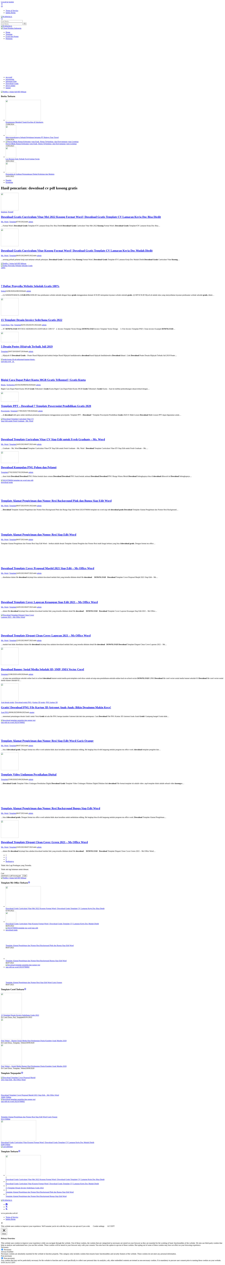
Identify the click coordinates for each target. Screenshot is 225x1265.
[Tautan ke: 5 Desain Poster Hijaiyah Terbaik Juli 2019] (10, 342)
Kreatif (10, 212)
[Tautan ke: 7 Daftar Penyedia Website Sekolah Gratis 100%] (18, 268)
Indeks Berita (10, 1219)
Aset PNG (5, 712)
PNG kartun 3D (52, 702)
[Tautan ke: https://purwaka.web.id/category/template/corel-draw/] (25, 989)
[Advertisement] (112, 58)
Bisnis (3, 385)
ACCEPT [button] (111, 1226)
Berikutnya (10, 861)
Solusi (3, 291)
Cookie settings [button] (98, 1226)
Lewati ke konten (7, 2)
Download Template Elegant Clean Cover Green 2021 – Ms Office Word (44, 842)
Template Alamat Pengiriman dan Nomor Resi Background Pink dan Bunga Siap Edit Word (56, 500)
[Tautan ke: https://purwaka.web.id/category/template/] (22, 1073)
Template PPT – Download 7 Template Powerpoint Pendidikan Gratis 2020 (46, 405)
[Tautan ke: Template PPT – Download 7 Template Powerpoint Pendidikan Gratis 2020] (10, 401)
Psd (12, 325)
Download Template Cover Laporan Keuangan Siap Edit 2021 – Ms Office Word (49, 602)
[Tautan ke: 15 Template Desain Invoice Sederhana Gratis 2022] (10, 315)
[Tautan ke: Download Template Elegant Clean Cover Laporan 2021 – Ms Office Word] (18, 617)
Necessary (7, 1250)
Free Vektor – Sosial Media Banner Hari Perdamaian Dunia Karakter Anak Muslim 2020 (34, 1066)
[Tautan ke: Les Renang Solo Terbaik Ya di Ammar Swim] (11, 157)
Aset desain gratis (7, 702)
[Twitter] (7, 1207)
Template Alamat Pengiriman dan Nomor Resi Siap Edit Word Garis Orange (47, 740)
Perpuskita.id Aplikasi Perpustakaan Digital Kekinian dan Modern (30, 174)
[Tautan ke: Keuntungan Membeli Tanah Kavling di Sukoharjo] (23, 120)
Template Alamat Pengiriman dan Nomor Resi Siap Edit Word (38, 534)
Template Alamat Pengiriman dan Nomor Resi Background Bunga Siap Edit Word (50, 808)
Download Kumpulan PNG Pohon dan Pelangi (28, 467)
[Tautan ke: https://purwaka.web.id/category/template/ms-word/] (29, 882)
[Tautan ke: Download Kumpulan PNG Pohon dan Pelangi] (10, 462)
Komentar (9, 182)
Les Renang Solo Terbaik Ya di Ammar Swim (22, 159)
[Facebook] (7, 1205)
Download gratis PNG (23, 702)
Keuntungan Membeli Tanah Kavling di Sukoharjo (24, 122)
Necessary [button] (5, 1247)
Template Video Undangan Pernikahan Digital (28, 774)
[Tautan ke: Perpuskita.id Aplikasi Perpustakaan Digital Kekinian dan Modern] (11, 172)
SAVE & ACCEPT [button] (8, 1262)
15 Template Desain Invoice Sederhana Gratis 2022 (31, 319)
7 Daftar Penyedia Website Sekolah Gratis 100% (30, 286)
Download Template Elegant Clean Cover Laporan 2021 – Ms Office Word (46, 635)
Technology (10, 385)
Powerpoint (5, 411)
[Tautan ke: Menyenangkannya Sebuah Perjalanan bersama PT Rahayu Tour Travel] (11, 135)
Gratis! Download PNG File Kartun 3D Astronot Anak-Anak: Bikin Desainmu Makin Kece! (56, 707)
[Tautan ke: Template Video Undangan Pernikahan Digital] (10, 769)
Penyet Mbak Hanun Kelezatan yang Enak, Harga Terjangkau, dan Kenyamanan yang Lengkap (41, 144)
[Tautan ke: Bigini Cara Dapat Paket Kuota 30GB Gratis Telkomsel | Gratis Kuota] (18, 362)
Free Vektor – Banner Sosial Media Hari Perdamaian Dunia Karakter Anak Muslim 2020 (34, 1041)
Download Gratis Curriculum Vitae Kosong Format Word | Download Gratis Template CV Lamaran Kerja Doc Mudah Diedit (77, 250)
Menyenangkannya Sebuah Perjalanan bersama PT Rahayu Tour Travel (32, 137)
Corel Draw (5, 325)
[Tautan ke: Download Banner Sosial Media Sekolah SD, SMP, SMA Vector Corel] (10, 664)
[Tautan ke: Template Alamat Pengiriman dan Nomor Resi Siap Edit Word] (10, 530)
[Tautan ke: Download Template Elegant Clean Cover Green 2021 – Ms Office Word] (10, 837)
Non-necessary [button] (6, 1256)
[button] (24, 24)
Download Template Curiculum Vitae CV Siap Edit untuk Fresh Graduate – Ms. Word (53, 439)
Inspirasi (4, 212)
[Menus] (2, 4)
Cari (2, 873)
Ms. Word (4, 222)
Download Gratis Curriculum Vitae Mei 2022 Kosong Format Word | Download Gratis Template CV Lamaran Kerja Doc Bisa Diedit (81, 216)
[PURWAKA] (6, 17)
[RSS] (7, 1209)
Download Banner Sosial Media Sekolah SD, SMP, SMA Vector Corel (42, 669)
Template (12, 222)
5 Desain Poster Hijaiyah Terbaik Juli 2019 (27, 346)
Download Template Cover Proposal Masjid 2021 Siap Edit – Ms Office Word (47, 568)
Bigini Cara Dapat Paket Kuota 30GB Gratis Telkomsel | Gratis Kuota (43, 379)
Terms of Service (12, 1217)
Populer (8, 180)
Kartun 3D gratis (38, 702)
